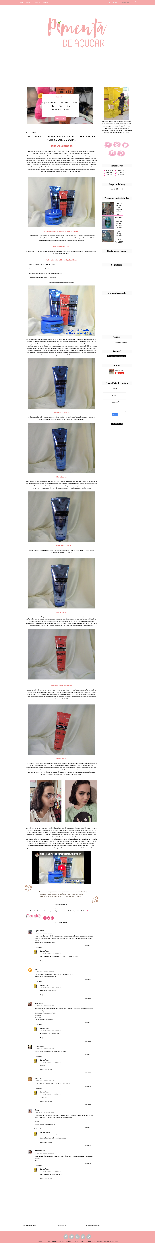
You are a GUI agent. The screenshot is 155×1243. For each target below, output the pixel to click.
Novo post (38, 1017)
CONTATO (29, 2)
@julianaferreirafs (121, 342)
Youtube (83, 911)
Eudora (62, 911)
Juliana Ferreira (45, 951)
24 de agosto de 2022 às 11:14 (45, 1153)
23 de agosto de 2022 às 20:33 (45, 1005)
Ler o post (60, 118)
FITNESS (45, 2)
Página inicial (62, 1225)
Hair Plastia (68, 911)
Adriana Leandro (40, 1151)
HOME (21, 2)
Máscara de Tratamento (60, 97)
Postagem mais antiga (93, 1225)
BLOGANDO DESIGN (99, 1241)
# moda (110, 175)
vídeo (78, 911)
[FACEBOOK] (66, 1237)
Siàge (74, 911)
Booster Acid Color (40, 911)
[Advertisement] (65, 67)
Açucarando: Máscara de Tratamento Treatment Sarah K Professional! (60, 106)
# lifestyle (120, 172)
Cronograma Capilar (52, 911)
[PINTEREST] (88, 1237)
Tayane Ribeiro (39, 931)
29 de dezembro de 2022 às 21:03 (51, 1135)
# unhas (121, 175)
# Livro (121, 170)
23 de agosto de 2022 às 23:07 (45, 1048)
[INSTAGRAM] (77, 1237)
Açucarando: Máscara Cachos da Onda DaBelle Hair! (118, 223)
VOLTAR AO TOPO (112, 1241)
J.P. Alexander (39, 1046)
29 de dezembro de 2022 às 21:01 (51, 953)
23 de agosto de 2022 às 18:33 (45, 971)
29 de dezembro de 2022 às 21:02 (51, 987)
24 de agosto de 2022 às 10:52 (45, 1112)
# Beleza (109, 170)
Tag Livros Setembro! (119, 234)
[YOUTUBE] (83, 1237)
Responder (88, 945)
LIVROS (37, 2)
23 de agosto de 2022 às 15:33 (45, 933)
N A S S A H (38, 1078)
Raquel (37, 1110)
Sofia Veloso (39, 1003)
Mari (36, 969)
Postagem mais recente (30, 1225)
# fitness (110, 172)
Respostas (39, 947)
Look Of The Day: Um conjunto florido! (119, 207)
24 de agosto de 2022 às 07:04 (45, 1080)
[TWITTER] (71, 1237)
